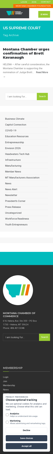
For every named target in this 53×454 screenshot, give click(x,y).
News (8, 183)
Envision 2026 (13, 148)
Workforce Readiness (17, 218)
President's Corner (15, 201)
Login (24, 2)
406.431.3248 (17, 328)
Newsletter (11, 195)
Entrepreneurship (14, 142)
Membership (9, 385)
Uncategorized (13, 212)
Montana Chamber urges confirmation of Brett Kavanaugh (26, 53)
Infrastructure (13, 159)
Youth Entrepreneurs (16, 224)
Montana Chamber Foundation (33, 6)
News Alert (11, 189)
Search (42, 96)
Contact (46, 2)
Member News (13, 171)
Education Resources (17, 136)
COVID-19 (10, 130)
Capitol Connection (15, 124)
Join (34, 2)
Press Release (13, 206)
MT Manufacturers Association (22, 177)
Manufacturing (13, 165)
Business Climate (14, 118)
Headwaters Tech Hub (17, 154)
